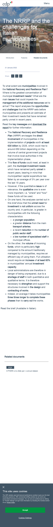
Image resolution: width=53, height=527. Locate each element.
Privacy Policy (11, 502)
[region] (26, 505)
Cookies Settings (25, 518)
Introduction (10, 58)
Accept (25, 510)
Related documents (40, 58)
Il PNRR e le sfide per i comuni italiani (22, 371)
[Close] (3, 487)
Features (24, 58)
